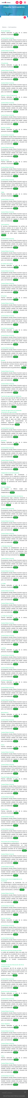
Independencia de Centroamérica (10, 473)
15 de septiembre (5, 31)
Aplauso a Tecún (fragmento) (9, 95)
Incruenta (3, 440)
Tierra (2, 1056)
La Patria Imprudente (6, 680)
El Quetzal (4, 296)
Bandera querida (5, 127)
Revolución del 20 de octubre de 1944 (11, 950)
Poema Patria (4, 809)
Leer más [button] (16, 34)
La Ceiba (3, 583)
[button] (17, 2)
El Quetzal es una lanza (7, 328)
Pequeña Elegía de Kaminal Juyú (10, 777)
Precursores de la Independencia (10, 841)
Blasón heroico (5, 160)
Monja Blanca (4, 712)
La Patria (3, 648)
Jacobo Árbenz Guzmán (7, 38)
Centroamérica (5, 224)
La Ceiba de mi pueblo (7, 615)
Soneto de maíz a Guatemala (9, 991)
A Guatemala (4, 63)
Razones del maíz (5, 918)
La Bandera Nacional (6, 546)
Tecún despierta (5, 1023)
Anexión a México (5, 487)
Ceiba (2, 192)
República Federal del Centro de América (12, 496)
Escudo (3, 360)
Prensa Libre (10, 1096)
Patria (2, 745)
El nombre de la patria (7, 263)
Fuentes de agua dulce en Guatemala (11, 396)
